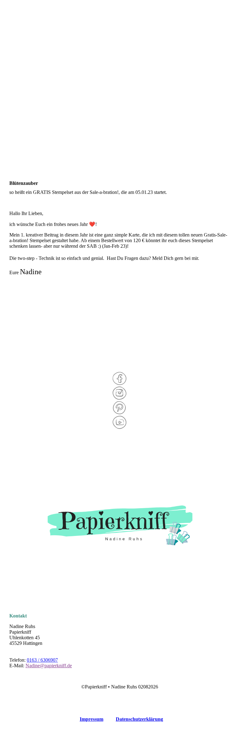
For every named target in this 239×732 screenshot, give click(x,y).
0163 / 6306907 (42, 660)
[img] (119, 31)
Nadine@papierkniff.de (49, 665)
